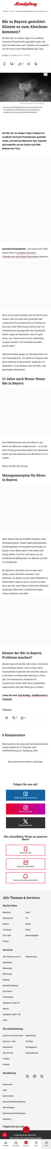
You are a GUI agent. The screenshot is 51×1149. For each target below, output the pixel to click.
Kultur (28, 924)
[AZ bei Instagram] (34, 1076)
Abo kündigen (9, 1107)
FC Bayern (7, 930)
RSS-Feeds (7, 974)
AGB (5, 1090)
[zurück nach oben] (26, 1130)
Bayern (12, 11)
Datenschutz (8, 1096)
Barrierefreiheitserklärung (14, 1102)
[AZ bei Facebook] (27, 1076)
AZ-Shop (29, 1041)
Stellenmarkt (31, 957)
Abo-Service (8, 1053)
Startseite (5, 11)
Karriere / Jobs (9, 1041)
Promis (6, 941)
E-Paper (6, 1059)
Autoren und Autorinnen (13, 1035)
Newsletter (7, 962)
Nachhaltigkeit (32, 935)
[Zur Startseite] (25, 6)
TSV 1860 (7, 935)
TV (27, 918)
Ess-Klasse (7, 991)
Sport (28, 912)
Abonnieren (8, 1047)
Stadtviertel (8, 918)
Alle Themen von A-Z (12, 957)
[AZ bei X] (42, 1076)
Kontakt (6, 1064)
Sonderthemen (32, 1053)
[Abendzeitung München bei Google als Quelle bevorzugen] (36, 64)
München (7, 912)
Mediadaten (31, 1035)
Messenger (7, 968)
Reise (28, 930)
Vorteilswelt (8, 997)
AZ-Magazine (31, 1047)
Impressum (7, 1084)
